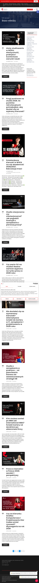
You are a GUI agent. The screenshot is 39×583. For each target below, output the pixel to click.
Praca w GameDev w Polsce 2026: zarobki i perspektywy (14, 472)
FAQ (3, 3)
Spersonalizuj (19, 298)
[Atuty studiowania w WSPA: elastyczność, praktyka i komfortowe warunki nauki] (13, 38)
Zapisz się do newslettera (6, 577)
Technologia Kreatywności (12, 3)
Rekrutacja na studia (16, 172)
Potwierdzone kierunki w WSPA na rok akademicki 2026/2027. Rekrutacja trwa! (15, 164)
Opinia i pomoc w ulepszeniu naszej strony (9, 580)
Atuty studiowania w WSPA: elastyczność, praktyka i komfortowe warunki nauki (15, 53)
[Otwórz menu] (37, 9)
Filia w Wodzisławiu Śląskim (17, 4)
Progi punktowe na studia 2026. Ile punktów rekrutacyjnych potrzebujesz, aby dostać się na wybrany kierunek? (15, 105)
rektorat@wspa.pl (30, 75)
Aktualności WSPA (10, 172)
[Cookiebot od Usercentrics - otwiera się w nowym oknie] (34, 283)
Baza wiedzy (16, 61)
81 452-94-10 (30, 74)
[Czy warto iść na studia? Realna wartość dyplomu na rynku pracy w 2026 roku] (13, 254)
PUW (4, 5)
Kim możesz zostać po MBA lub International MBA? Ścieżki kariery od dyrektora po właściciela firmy (15, 423)
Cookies (22, 3)
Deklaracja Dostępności (6, 578)
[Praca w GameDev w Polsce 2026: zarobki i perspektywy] (13, 458)
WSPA (3, 18)
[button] (38, 12)
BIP (35, 4)
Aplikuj (36, 1)
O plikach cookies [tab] (32, 286)
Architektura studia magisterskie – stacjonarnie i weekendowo (32, 44)
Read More (5, 76)
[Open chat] (36, 580)
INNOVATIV (18, 3)
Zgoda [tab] (7, 286)
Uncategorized (8, 173)
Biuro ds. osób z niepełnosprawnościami (28, 4)
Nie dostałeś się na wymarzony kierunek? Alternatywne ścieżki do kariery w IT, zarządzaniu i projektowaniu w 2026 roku (15, 319)
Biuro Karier (26, 3)
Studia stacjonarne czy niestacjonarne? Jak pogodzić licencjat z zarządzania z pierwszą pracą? (15, 218)
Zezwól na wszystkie (31, 298)
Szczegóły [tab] (19, 286)
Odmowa (7, 298)
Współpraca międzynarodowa (7, 4)
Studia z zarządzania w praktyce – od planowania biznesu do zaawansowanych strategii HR (14, 372)
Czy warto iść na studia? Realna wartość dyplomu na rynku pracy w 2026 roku (14, 268)
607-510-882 (29, 9)
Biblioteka (6, 3)
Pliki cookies (4, 581)
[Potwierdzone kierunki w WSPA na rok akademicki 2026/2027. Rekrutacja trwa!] (13, 145)
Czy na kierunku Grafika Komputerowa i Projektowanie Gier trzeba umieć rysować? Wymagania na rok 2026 (15, 521)
